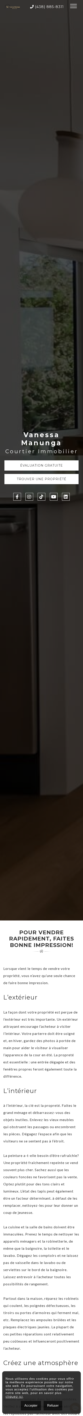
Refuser (53, 1405)
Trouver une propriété (41, 479)
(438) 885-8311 (49, 7)
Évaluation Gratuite (41, 465)
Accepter (30, 1405)
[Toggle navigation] (73, 6)
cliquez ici (14, 1397)
